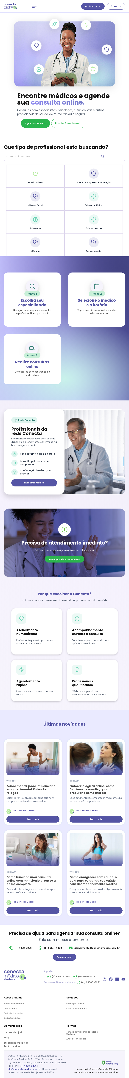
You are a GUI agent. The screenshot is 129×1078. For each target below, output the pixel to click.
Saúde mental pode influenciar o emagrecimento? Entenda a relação (30, 789)
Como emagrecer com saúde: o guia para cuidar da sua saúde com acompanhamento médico (93, 880)
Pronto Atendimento (14, 1003)
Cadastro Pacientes (13, 1013)
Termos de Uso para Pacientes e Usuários (82, 1033)
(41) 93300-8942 (91, 982)
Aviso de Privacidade (76, 1038)
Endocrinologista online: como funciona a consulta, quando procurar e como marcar (92, 789)
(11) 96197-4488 (61, 976)
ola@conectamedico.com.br (24, 1069)
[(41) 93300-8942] (78, 982)
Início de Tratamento (76, 1008)
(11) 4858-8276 (86, 976)
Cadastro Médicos (13, 1018)
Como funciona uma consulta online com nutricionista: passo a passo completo (31, 880)
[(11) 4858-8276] (75, 976)
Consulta (74, 781)
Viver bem (11, 781)
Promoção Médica (75, 1003)
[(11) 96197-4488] (49, 976)
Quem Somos (10, 1008)
